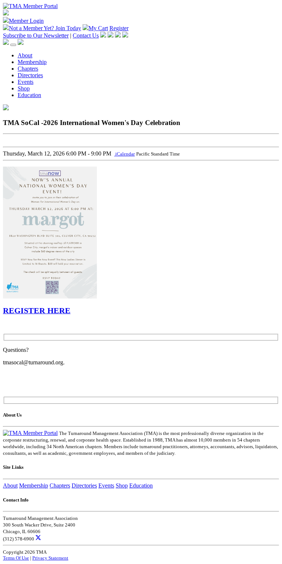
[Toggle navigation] (13, 45)
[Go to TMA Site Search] (21, 43)
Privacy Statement (50, 558)
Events (25, 82)
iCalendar (124, 154)
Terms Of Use (16, 558)
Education (29, 95)
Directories (30, 75)
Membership (32, 62)
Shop (24, 88)
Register (119, 28)
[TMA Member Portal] (30, 6)
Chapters (28, 68)
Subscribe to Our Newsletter (36, 35)
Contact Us (86, 35)
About (25, 55)
